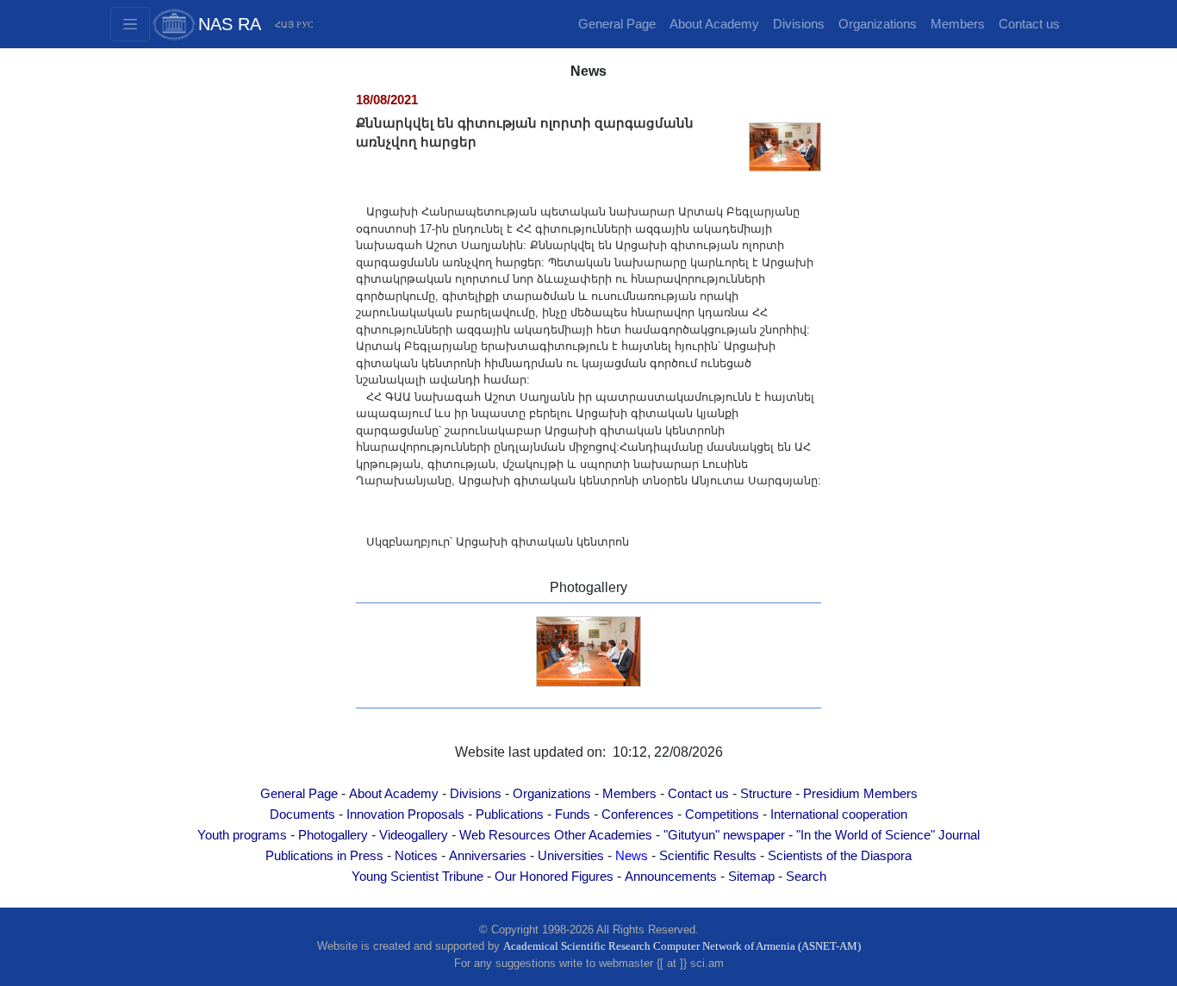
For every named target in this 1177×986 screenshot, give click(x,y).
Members (958, 24)
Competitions (722, 814)
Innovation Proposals (405, 814)
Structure (766, 794)
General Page (617, 24)
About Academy (714, 24)
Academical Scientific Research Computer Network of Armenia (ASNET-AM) (682, 945)
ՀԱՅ (284, 24)
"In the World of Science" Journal (888, 835)
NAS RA (229, 24)
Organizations (877, 24)
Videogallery (413, 835)
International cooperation (838, 814)
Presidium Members (860, 794)
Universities (571, 856)
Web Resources (505, 835)
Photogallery (333, 835)
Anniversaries (487, 856)
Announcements (671, 876)
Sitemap (751, 876)
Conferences (637, 814)
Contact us (1029, 24)
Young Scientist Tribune (417, 876)
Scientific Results (708, 856)
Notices (416, 856)
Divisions (799, 24)
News (631, 856)
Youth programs (242, 835)
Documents (302, 814)
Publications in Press (324, 856)
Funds (572, 814)
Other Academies (603, 835)
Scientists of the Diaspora (840, 856)
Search (806, 876)
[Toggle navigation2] (130, 24)
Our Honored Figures (554, 876)
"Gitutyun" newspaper (724, 835)
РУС (305, 24)
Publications (510, 814)
